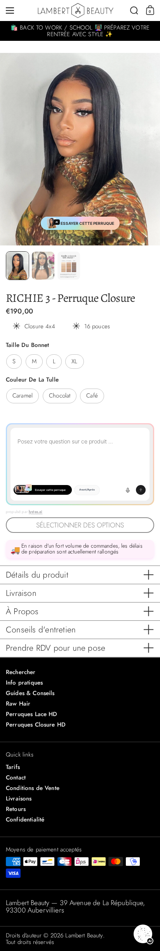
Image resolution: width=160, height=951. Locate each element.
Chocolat (59, 395)
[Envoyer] (141, 490)
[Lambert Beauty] (75, 10)
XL (74, 361)
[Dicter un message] (127, 490)
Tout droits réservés (30, 942)
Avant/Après (87, 490)
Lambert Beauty (84, 935)
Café (92, 395)
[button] (134, 10)
